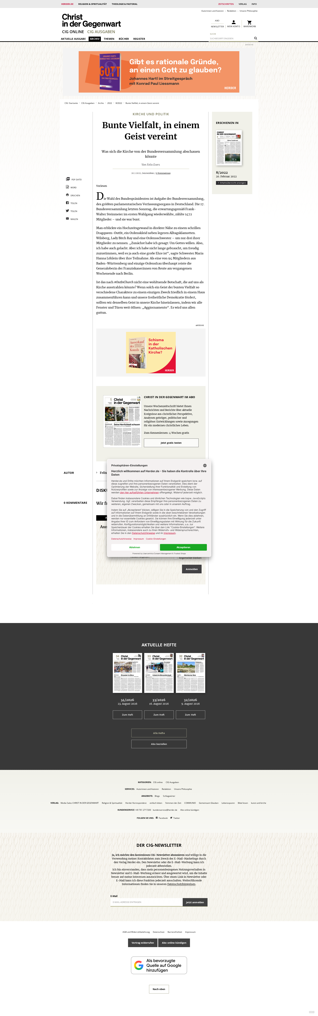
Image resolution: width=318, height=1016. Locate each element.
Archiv (95, 39)
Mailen (74, 219)
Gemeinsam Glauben (208, 803)
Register (139, 39)
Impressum (190, 932)
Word (74, 187)
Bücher (124, 39)
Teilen (74, 203)
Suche (213, 34)
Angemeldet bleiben (190, 557)
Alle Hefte (159, 733)
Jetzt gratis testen (171, 442)
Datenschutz (158, 932)
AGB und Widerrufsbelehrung (136, 932)
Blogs (157, 796)
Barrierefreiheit (175, 932)
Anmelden (192, 569)
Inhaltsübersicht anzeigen (233, 182)
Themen (109, 39)
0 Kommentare (163, 173)
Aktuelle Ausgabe (73, 39)
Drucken (75, 195)
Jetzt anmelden (195, 902)
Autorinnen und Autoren (212, 10)
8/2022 (119, 103)
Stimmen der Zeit (173, 803)
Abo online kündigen (189, 809)
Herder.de (67, 3)
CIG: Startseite (71, 103)
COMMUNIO (190, 803)
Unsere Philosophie (249, 10)
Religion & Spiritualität (92, 3)
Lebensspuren (228, 803)
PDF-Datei (77, 179)
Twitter (176, 818)
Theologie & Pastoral (124, 3)
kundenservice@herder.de (165, 809)
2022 (109, 103)
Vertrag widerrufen (143, 942)
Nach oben (159, 989)
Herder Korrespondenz (136, 803)
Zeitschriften (226, 3)
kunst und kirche (258, 803)
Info (254, 3)
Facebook (163, 818)
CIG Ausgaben (101, 31)
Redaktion (231, 10)
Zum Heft (127, 714)
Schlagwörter (169, 796)
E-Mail (113, 896)
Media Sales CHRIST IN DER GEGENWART (80, 803)
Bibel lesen (243, 803)
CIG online (73, 31)
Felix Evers (153, 164)
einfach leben (156, 803)
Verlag (243, 3)
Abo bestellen (159, 744)
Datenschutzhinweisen (181, 884)
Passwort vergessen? (140, 556)
